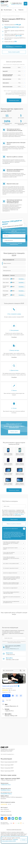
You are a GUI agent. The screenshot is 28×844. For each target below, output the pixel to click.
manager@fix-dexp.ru (6, 793)
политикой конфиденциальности (16, 244)
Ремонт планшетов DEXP (7, 768)
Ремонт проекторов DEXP (7, 771)
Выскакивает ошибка (5, 295)
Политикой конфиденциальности (14, 642)
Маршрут (7, 695)
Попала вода (5, 290)
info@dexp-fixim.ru (6, 790)
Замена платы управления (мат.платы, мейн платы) (8, 75)
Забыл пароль (6, 282)
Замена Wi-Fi (5, 71)
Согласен (24, 839)
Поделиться (2, 818)
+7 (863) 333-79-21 (17, 3)
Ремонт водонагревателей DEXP (9, 762)
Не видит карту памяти (6, 286)
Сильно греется (6, 278)
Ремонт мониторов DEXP (7, 765)
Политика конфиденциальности (14, 829)
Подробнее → (22, 278)
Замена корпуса (6, 82)
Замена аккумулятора (7, 79)
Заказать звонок (14, 431)
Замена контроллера (7, 67)
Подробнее (14, 337)
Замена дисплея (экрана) (7, 86)
